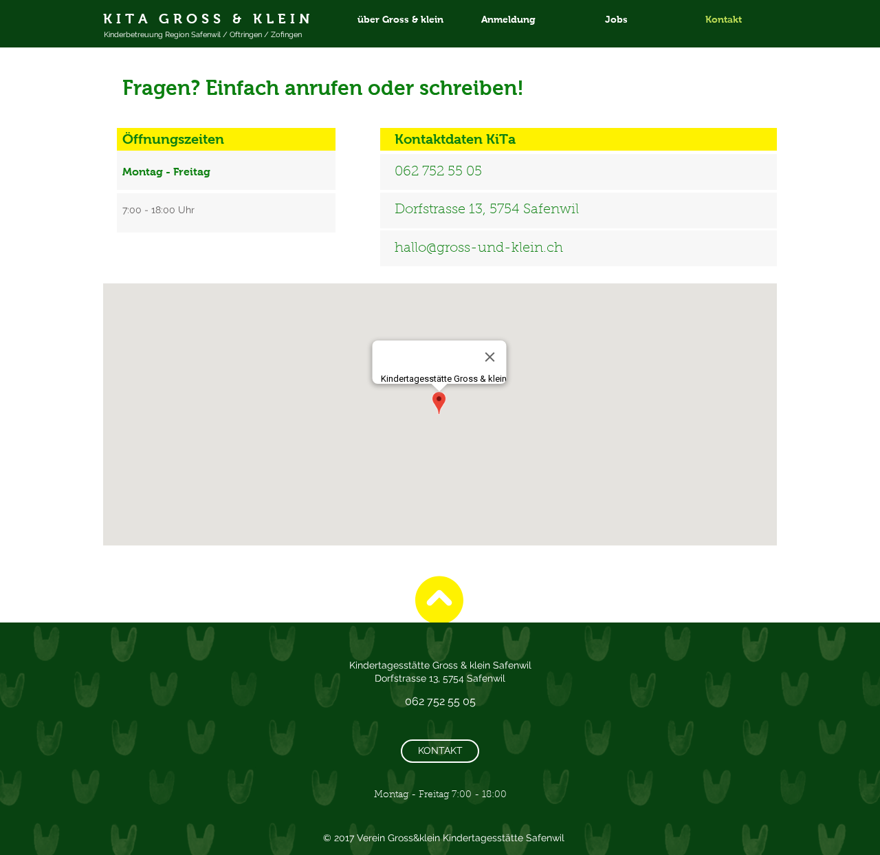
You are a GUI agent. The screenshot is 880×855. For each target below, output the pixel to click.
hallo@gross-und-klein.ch (479, 248)
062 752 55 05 (438, 172)
